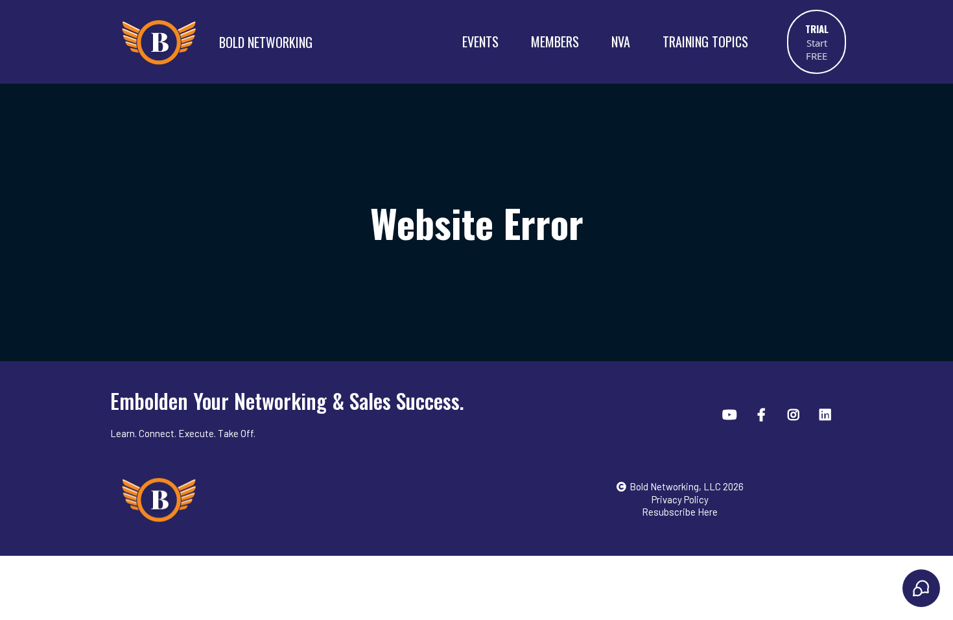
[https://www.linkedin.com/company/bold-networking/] (827, 414)
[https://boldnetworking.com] (300, 499)
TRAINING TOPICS (705, 41)
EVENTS (480, 41)
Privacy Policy (680, 499)
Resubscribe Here (680, 512)
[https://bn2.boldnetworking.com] (158, 41)
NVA (620, 41)
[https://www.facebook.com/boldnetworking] (763, 414)
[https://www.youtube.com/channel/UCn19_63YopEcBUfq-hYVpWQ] (731, 414)
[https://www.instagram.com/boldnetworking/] (795, 414)
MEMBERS (555, 41)
